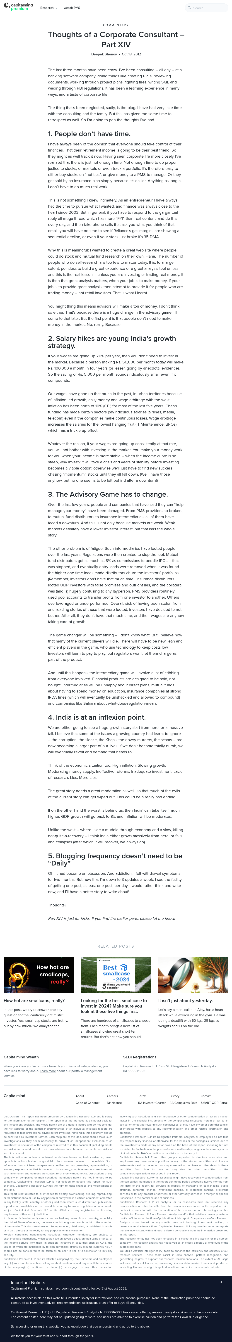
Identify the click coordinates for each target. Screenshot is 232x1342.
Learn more (48, 1071)
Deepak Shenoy (104, 54)
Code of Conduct (87, 1103)
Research (47, 8)
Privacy (174, 1096)
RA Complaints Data (183, 1103)
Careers (112, 1096)
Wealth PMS (72, 8)
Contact (206, 1096)
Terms (142, 1096)
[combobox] (206, 7)
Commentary (116, 25)
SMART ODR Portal (214, 1103)
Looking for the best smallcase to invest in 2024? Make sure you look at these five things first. (114, 1006)
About (80, 1096)
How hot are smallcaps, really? (34, 1000)
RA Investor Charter (152, 1103)
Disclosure (114, 1103)
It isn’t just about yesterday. (185, 1000)
